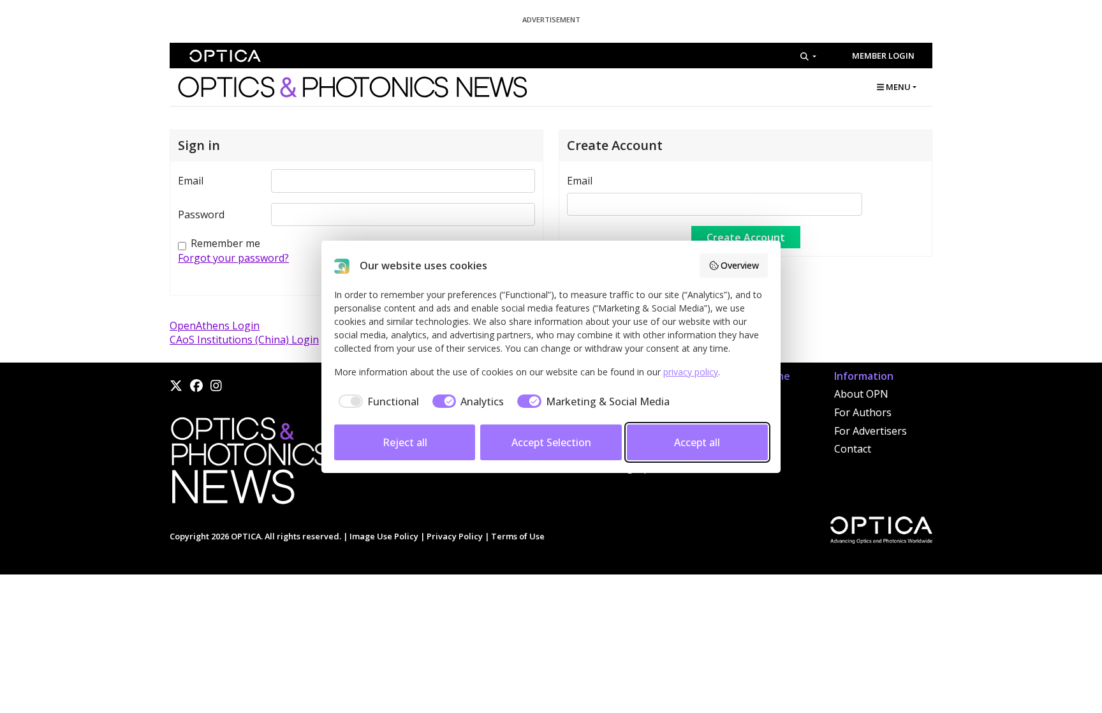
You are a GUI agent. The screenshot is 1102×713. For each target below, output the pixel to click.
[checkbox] (376, 401)
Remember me (225, 243)
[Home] (249, 464)
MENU (897, 87)
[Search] (808, 56)
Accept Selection (551, 442)
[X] (176, 386)
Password (201, 214)
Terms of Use (518, 536)
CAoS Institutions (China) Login (244, 340)
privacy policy (690, 372)
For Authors (863, 412)
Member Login (883, 55)
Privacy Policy (455, 536)
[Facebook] (196, 386)
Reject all (405, 442)
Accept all (697, 442)
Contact (852, 449)
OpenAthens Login (215, 326)
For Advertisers (870, 431)
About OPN (861, 394)
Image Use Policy (383, 536)
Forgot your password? (233, 258)
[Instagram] (216, 386)
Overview (740, 265)
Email (190, 181)
